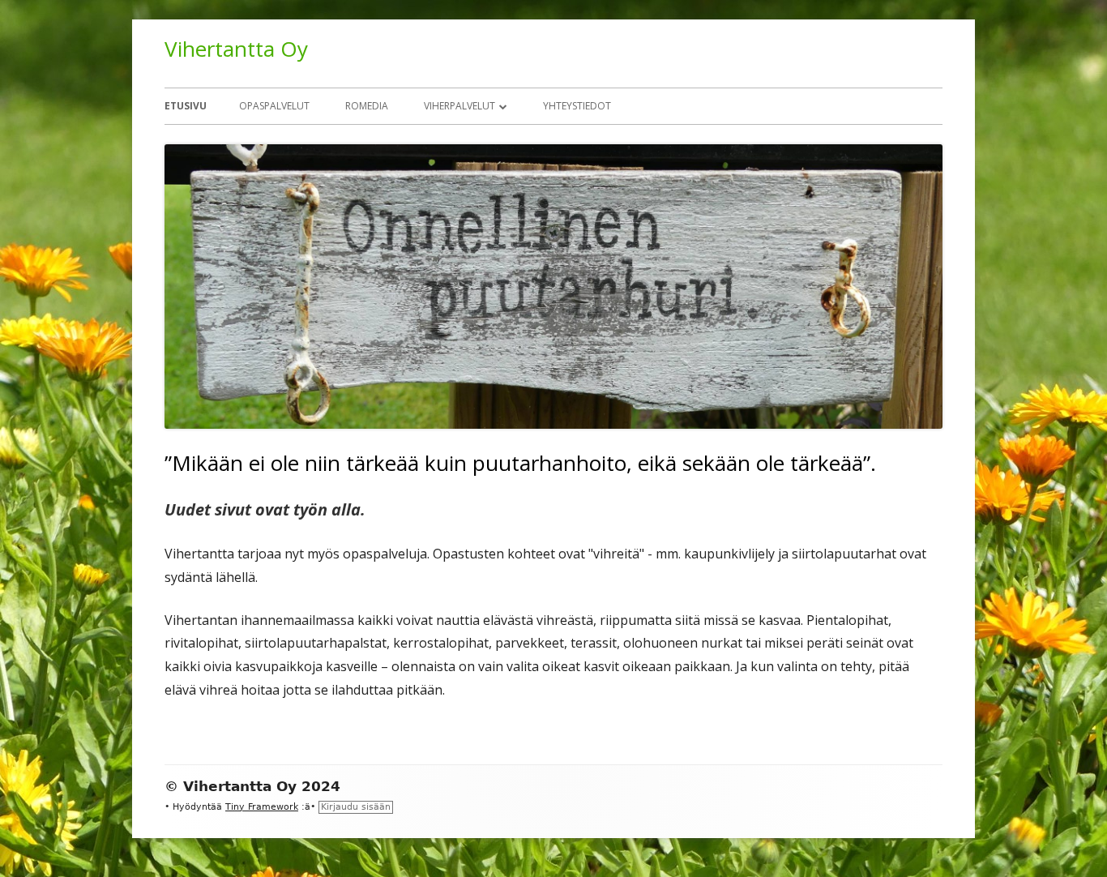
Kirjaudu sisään (356, 807)
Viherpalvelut (459, 106)
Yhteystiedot (577, 106)
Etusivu (186, 106)
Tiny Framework (261, 807)
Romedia (366, 106)
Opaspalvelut (274, 106)
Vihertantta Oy (236, 48)
